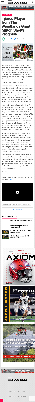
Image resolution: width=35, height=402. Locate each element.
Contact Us (23, 391)
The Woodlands (26, 204)
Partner (11, 391)
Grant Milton (16, 204)
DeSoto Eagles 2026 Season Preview (21, 220)
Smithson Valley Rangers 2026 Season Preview (19, 226)
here (10, 179)
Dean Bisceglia (12, 39)
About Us (16, 391)
